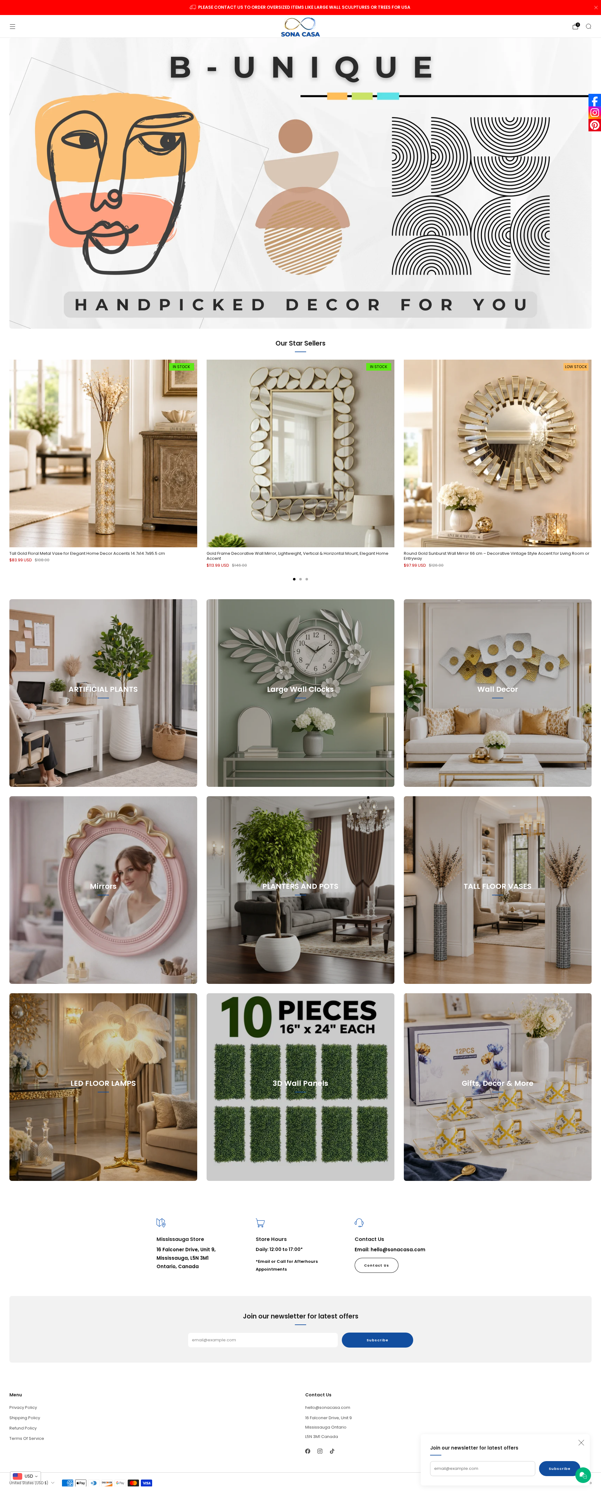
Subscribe (560, 1468)
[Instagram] (594, 112)
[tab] (294, 579)
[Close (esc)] (581, 1442)
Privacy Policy (23, 1407)
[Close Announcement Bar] (596, 7)
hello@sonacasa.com (327, 1407)
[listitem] (300, 7)
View (103, 717)
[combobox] (25, 1476)
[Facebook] (594, 100)
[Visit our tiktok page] (332, 1451)
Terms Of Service (26, 1438)
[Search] (588, 26)
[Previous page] (9, 453)
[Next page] (591, 453)
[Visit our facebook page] (307, 1451)
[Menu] (12, 26)
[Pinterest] (594, 125)
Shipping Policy (24, 1418)
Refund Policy (23, 1428)
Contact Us (376, 1265)
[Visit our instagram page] (320, 1451)
